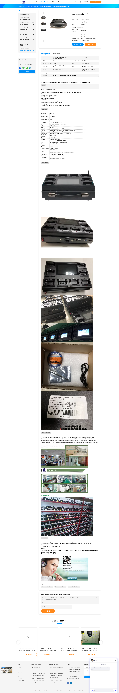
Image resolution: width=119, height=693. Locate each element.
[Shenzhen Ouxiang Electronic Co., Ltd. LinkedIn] (71, 683)
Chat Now (96, 1)
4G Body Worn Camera (27, 19)
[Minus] (115, 660)
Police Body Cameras (27, 17)
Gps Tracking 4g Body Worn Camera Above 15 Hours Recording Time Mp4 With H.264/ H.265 (38, 669)
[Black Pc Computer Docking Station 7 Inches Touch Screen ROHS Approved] (48, 637)
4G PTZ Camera (27, 34)
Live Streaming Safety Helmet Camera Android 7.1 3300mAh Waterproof (56, 669)
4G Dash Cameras (27, 24)
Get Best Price (77, 44)
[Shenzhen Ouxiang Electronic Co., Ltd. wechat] (27, 68)
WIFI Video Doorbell (27, 39)
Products (20, 669)
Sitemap (20, 676)
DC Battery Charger (27, 27)
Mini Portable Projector (27, 42)
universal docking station (74, 586)
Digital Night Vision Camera (27, 45)
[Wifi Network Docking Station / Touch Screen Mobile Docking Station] (58, 24)
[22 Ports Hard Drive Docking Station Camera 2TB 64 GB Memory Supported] (90, 637)
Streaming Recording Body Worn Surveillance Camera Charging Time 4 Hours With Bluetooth (38, 680)
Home (19, 667)
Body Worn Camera (27, 29)
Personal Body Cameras (27, 32)
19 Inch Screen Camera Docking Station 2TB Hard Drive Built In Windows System (27, 650)
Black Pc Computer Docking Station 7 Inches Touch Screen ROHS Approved (47, 650)
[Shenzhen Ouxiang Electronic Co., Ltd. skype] (30, 68)
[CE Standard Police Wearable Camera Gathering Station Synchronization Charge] (69, 637)
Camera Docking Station (27, 50)
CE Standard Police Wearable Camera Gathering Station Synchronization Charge (68, 650)
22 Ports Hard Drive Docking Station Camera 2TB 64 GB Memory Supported (88, 650)
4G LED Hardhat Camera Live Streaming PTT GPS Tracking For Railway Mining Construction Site (56, 675)
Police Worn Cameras (27, 14)
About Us (20, 672)
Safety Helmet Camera (27, 22)
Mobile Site (20, 678)
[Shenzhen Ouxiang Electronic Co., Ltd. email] (20, 68)
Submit (48, 611)
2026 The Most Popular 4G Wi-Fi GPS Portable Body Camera (38, 674)
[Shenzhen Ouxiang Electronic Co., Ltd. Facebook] (68, 683)
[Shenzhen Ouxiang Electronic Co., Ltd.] (23, 2)
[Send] (115, 690)
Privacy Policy (21, 680)
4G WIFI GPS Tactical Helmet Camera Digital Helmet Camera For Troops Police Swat (57, 682)
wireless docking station (47, 586)
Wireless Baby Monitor (27, 48)
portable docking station (60, 586)
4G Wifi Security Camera (27, 37)
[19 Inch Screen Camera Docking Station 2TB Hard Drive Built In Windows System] (28, 637)
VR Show (20, 671)
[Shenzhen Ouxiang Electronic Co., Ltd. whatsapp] (23, 68)
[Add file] (92, 690)
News (19, 674)
